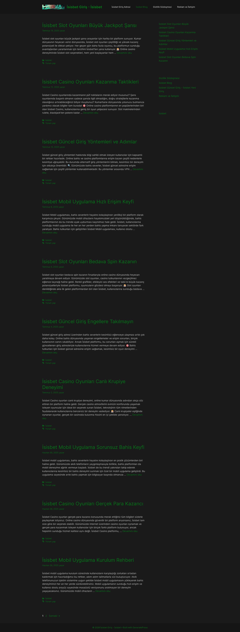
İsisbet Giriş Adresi (121, 7)
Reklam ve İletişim (186, 7)
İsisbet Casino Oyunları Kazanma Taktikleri (90, 82)
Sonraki (54, 615)
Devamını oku (124, 52)
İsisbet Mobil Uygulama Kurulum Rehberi (88, 560)
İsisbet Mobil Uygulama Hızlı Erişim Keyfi (88, 201)
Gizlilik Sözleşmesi (162, 7)
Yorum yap (50, 63)
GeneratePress (140, 627)
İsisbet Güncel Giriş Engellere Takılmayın (87, 321)
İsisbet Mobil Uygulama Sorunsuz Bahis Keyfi (93, 447)
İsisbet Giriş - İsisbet (84, 7)
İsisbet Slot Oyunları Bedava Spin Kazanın (89, 261)
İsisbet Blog (142, 7)
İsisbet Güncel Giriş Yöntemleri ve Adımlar (89, 142)
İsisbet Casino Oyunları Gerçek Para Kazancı (92, 503)
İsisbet (48, 60)
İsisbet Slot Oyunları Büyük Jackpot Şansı (89, 25)
